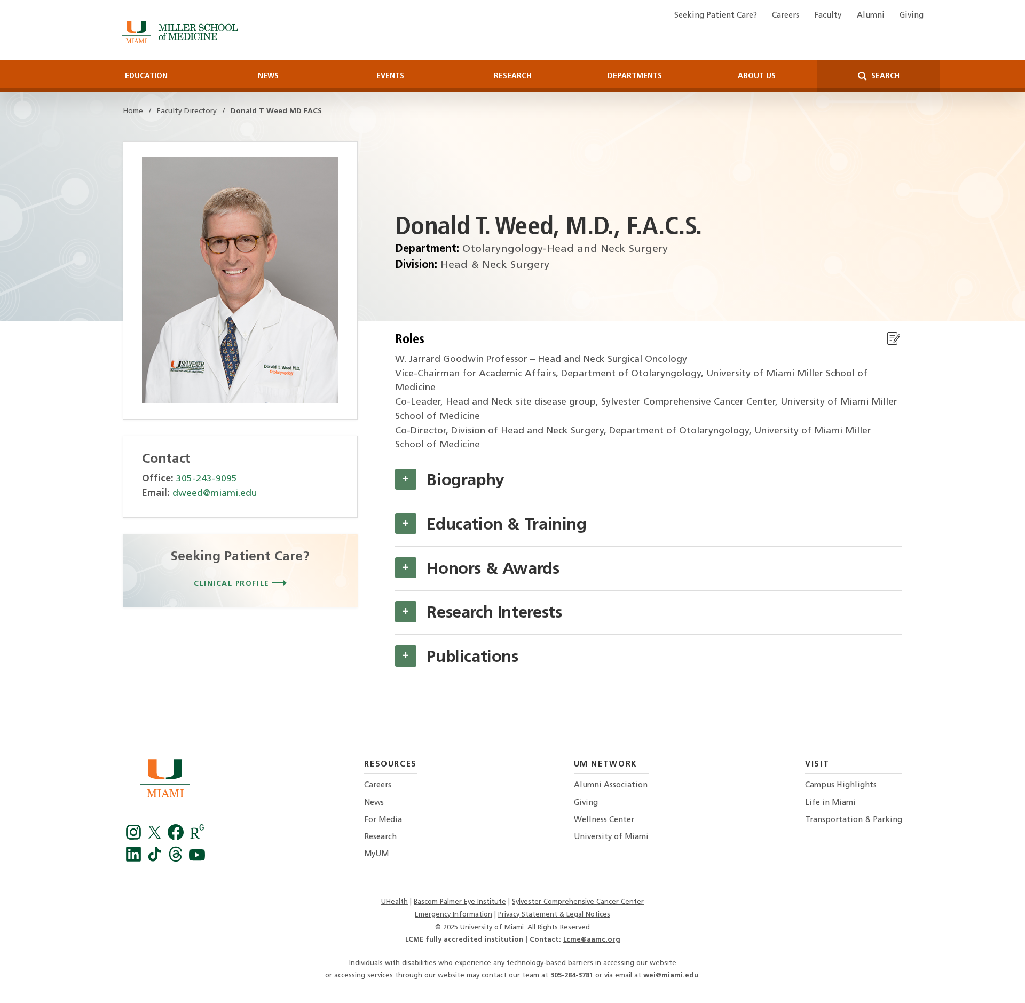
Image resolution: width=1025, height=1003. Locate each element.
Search (884, 76)
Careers (785, 16)
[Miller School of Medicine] (182, 32)
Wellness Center (604, 820)
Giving (912, 16)
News (268, 76)
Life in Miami (830, 803)
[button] (405, 479)
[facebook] (177, 837)
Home (133, 111)
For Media (383, 820)
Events (390, 76)
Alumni (871, 16)
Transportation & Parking (853, 820)
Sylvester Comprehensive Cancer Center (578, 901)
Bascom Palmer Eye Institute (460, 901)
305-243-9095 (206, 479)
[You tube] (197, 859)
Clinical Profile (233, 583)
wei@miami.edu (670, 975)
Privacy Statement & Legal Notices (554, 914)
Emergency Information (453, 914)
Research (512, 76)
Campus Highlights (841, 785)
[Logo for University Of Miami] (165, 781)
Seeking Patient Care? (715, 16)
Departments (635, 76)
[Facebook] (135, 837)
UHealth (394, 901)
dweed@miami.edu (214, 493)
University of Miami (611, 837)
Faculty (827, 16)
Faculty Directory (187, 111)
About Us (757, 76)
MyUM (376, 854)
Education (146, 76)
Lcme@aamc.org (591, 939)
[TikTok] (156, 859)
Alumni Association (611, 785)
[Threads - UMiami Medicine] (177, 859)
